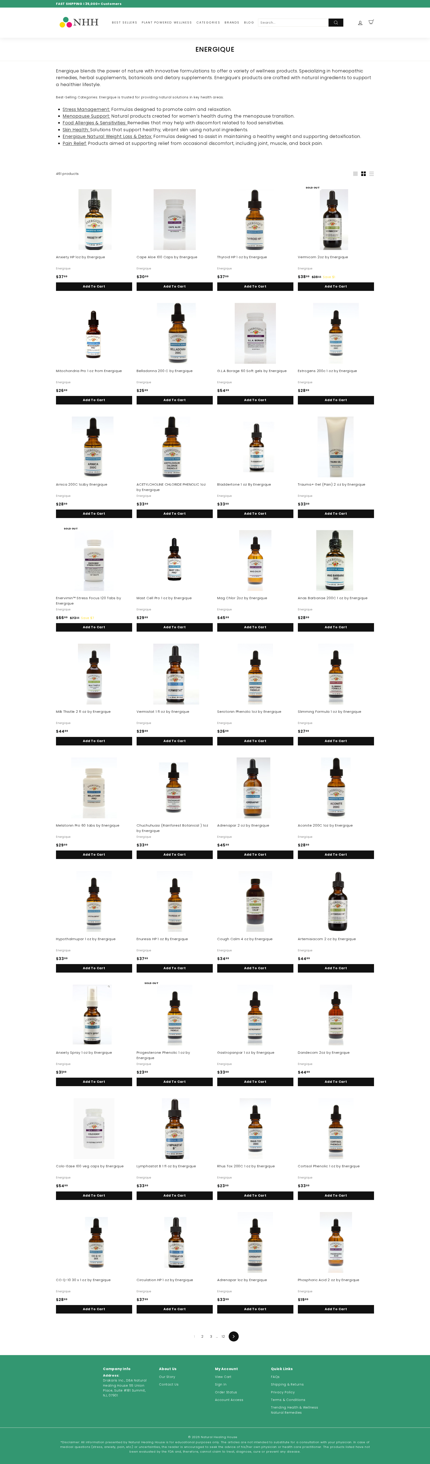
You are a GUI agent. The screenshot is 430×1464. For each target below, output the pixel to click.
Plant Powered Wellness (167, 22)
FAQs (275, 1377)
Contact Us (169, 1384)
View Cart (223, 1377)
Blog (249, 22)
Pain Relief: (75, 143)
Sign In (220, 1384)
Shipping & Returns (287, 1384)
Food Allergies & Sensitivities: (95, 123)
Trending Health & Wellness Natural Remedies (294, 1410)
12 (223, 1336)
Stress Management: (86, 109)
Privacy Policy (283, 1392)
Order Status (226, 1392)
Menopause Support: (86, 116)
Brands (232, 22)
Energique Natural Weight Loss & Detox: (107, 136)
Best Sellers (124, 22)
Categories (208, 22)
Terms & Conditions (288, 1400)
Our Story (167, 1377)
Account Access (229, 1400)
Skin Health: (76, 130)
